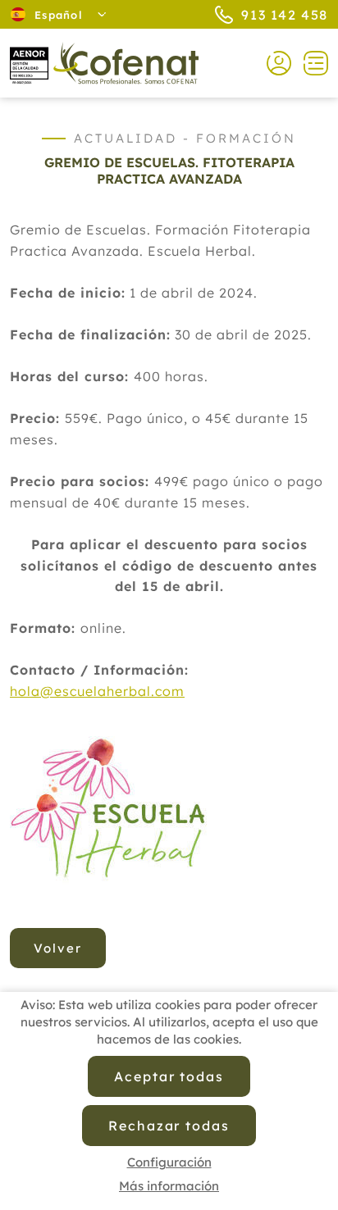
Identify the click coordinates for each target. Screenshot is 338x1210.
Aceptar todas (169, 1076)
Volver (58, 948)
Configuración (169, 1162)
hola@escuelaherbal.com (97, 691)
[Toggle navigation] (309, 63)
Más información (169, 1186)
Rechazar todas (169, 1125)
